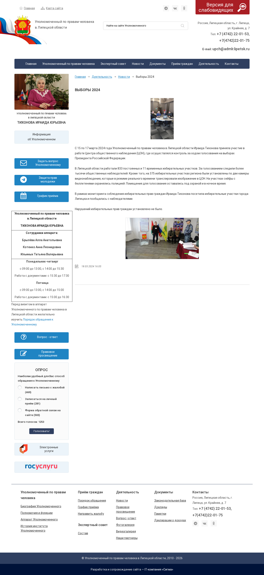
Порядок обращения (92, 500)
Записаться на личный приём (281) (41, 401)
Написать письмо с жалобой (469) (45, 390)
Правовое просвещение (125, 509)
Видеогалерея (126, 531)
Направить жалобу (91, 513)
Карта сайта (54, 8)
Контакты (231, 63)
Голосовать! (42, 431)
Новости (138, 63)
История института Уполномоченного (34, 528)
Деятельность (209, 63)
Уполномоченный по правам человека (68, 63)
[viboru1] (162, 118)
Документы (158, 63)
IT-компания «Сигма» (159, 569)
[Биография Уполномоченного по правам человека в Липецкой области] (41, 92)
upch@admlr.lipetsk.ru (231, 49)
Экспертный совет (113, 63)
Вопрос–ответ (126, 518)
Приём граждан (182, 63)
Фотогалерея (125, 524)
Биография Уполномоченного (41, 506)
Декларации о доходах (170, 520)
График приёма (88, 507)
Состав (83, 533)
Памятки (160, 513)
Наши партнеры (127, 538)
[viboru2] (162, 238)
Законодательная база (170, 500)
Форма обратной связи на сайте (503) (43, 413)
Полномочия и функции (37, 513)
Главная (29, 8)
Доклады (160, 507)
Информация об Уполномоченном (41, 137)
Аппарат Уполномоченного (39, 519)
